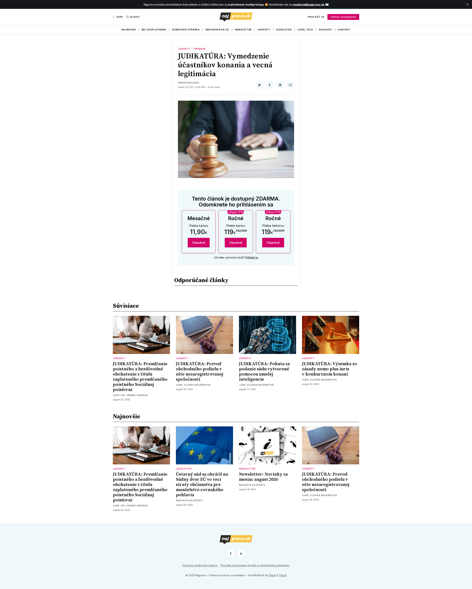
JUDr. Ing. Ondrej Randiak (130, 395)
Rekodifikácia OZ (217, 29)
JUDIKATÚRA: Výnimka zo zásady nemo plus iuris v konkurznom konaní (329, 369)
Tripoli (283, 575)
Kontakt (344, 29)
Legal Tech (305, 29)
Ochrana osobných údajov (200, 565)
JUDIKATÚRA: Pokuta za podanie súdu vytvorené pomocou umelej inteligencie (264, 371)
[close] (468, 4)
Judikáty (263, 29)
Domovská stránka (186, 29)
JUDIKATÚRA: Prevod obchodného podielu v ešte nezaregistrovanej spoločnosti (199, 371)
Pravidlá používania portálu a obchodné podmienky (255, 565)
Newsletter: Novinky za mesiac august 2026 (263, 477)
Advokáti (325, 29)
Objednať (198, 242)
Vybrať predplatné (343, 16)
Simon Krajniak (188, 82)
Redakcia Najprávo (189, 500)
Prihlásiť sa (316, 16)
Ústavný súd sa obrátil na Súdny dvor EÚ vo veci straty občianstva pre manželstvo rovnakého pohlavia (202, 485)
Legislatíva (284, 29)
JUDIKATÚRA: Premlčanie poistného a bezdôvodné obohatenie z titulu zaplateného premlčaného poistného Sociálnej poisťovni (140, 376)
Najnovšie (129, 29)
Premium (200, 48)
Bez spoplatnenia (154, 29)
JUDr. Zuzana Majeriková (193, 384)
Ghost (272, 575)
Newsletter (243, 29)
